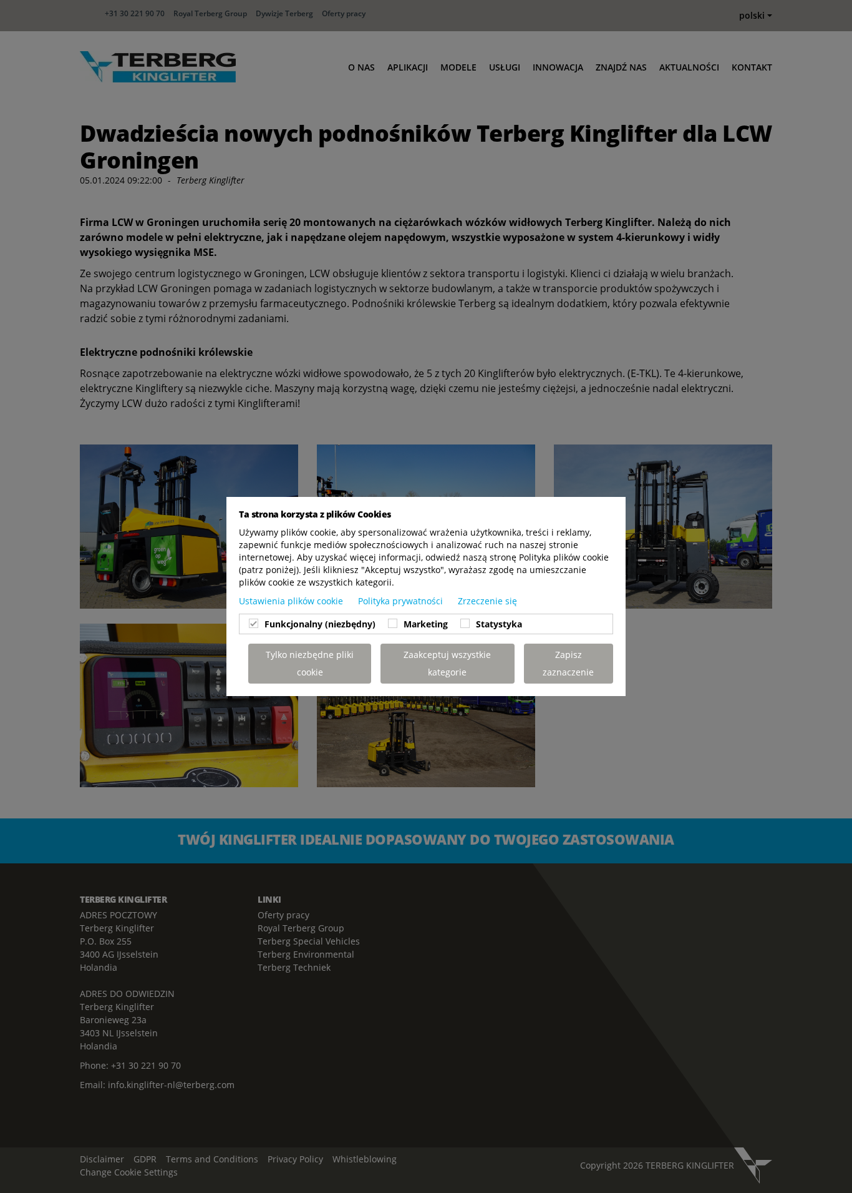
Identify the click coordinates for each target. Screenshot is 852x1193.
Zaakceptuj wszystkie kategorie (447, 663)
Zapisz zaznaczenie (568, 663)
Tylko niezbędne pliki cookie (310, 663)
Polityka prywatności (401, 601)
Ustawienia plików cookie (292, 601)
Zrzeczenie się (487, 601)
